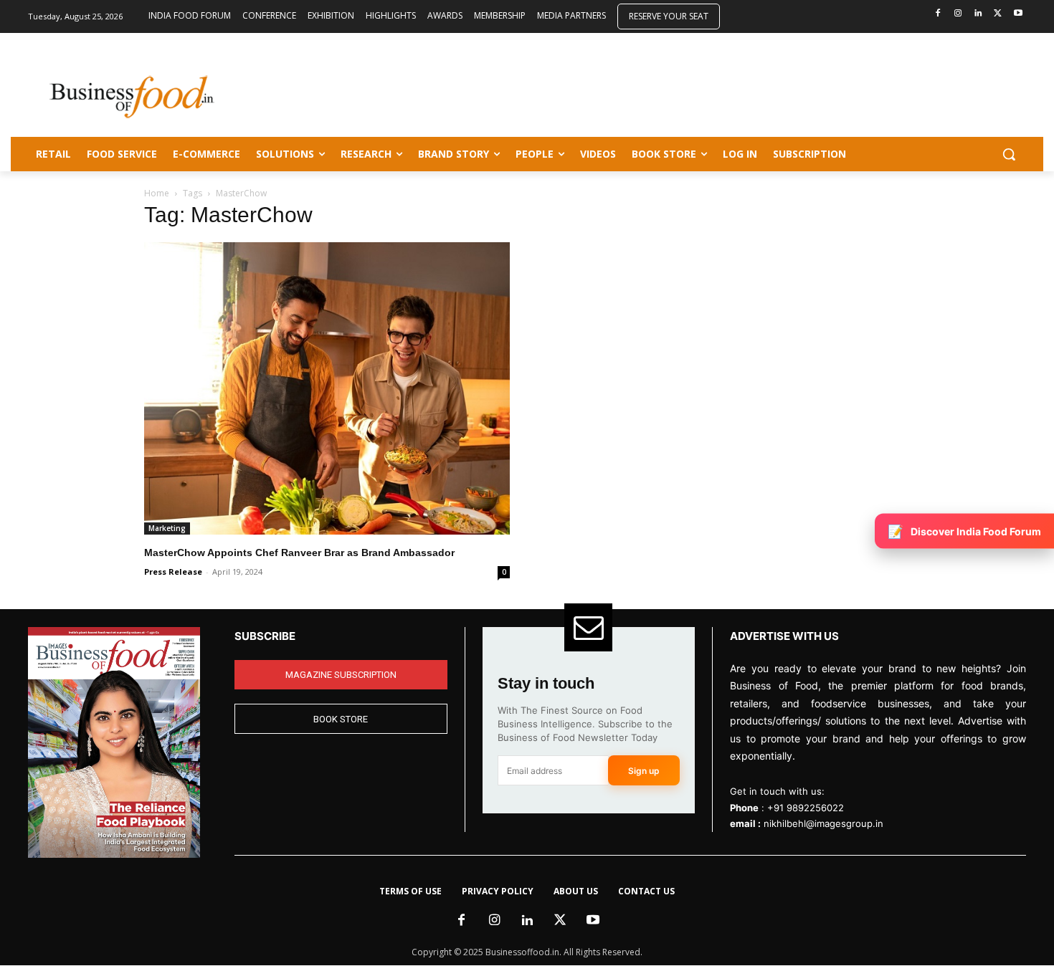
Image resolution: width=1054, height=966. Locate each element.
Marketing (167, 528)
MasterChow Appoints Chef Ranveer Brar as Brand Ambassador (299, 552)
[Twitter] (997, 14)
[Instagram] (958, 14)
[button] (1009, 154)
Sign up (644, 770)
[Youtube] (1018, 14)
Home (156, 193)
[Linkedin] (978, 14)
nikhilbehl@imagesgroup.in (823, 823)
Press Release (173, 571)
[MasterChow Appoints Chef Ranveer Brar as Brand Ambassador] (327, 388)
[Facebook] (938, 14)
